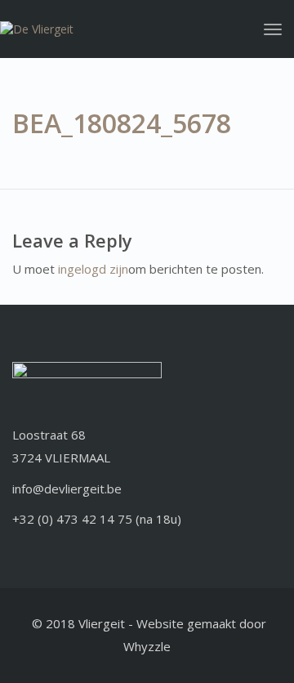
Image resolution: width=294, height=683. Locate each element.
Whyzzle (147, 646)
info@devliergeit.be (67, 488)
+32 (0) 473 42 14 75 (72, 519)
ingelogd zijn (93, 269)
